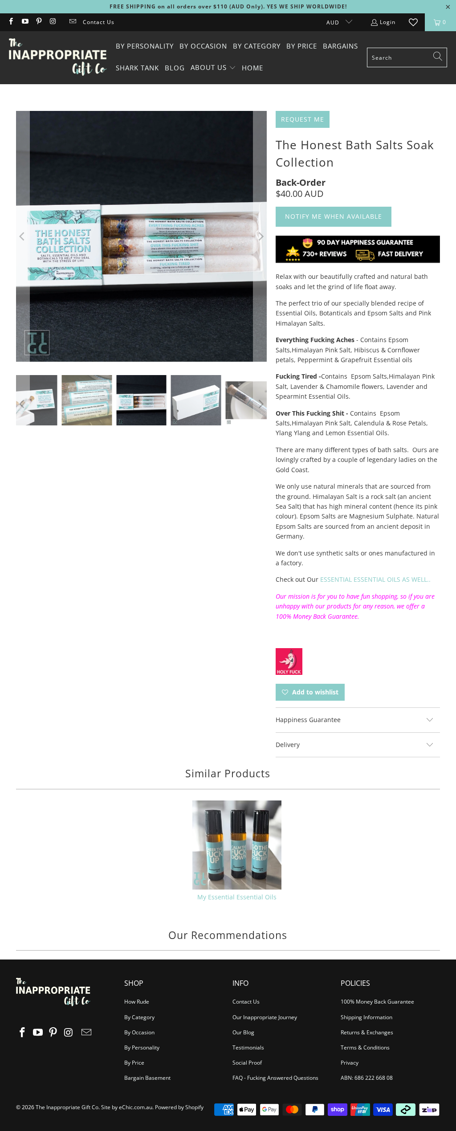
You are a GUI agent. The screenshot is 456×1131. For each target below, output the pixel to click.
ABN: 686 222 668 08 (367, 1078)
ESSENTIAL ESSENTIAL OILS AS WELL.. (375, 579)
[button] (213, 68)
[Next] (260, 236)
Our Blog (243, 1032)
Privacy (349, 1062)
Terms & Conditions (365, 1047)
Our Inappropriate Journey (264, 1017)
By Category (139, 1017)
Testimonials (248, 1047)
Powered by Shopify (179, 1107)
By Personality (141, 1047)
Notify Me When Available (333, 216)
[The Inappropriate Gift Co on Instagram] (52, 22)
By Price (134, 1062)
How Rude (136, 1001)
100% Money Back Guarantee (377, 1001)
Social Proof (247, 1062)
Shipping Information (366, 1017)
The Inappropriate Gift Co (67, 1107)
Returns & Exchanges (367, 1032)
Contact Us (98, 22)
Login (387, 22)
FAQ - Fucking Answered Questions (275, 1078)
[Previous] (23, 236)
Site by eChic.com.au (126, 1107)
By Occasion (139, 1032)
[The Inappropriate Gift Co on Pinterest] (38, 22)
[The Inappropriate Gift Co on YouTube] (24, 22)
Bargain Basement (147, 1078)
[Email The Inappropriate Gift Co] (72, 22)
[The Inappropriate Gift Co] (58, 57)
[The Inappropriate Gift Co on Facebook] (10, 22)
